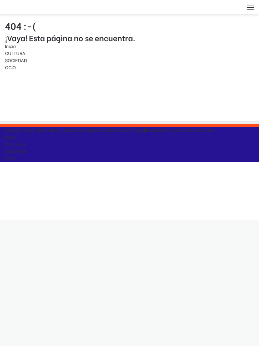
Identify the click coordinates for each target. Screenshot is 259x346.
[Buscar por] (238, 9)
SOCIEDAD (16, 60)
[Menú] (250, 9)
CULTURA (15, 53)
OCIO (10, 67)
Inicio (10, 46)
